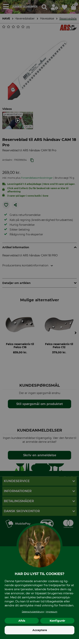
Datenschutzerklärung (33, 611)
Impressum (51, 611)
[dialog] (39, 319)
